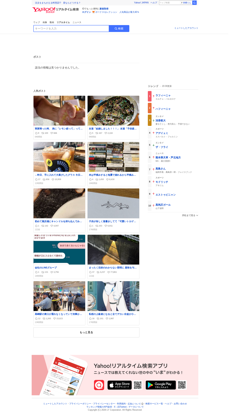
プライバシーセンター (104, 404)
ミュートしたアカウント (186, 28)
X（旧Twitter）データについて (129, 407)
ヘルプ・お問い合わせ (176, 404)
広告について (134, 404)
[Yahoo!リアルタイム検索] (56, 8)
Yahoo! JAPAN (141, 2)
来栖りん (187, 3)
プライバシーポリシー (80, 404)
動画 (52, 22)
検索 (120, 28)
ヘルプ (154, 2)
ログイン (86, 12)
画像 (45, 22)
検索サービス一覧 (154, 404)
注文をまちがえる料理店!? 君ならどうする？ (58, 3)
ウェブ (36, 22)
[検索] (194, 3)
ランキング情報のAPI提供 (99, 407)
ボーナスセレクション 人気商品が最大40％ (117, 12)
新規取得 (104, 8)
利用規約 (121, 404)
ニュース (77, 22)
